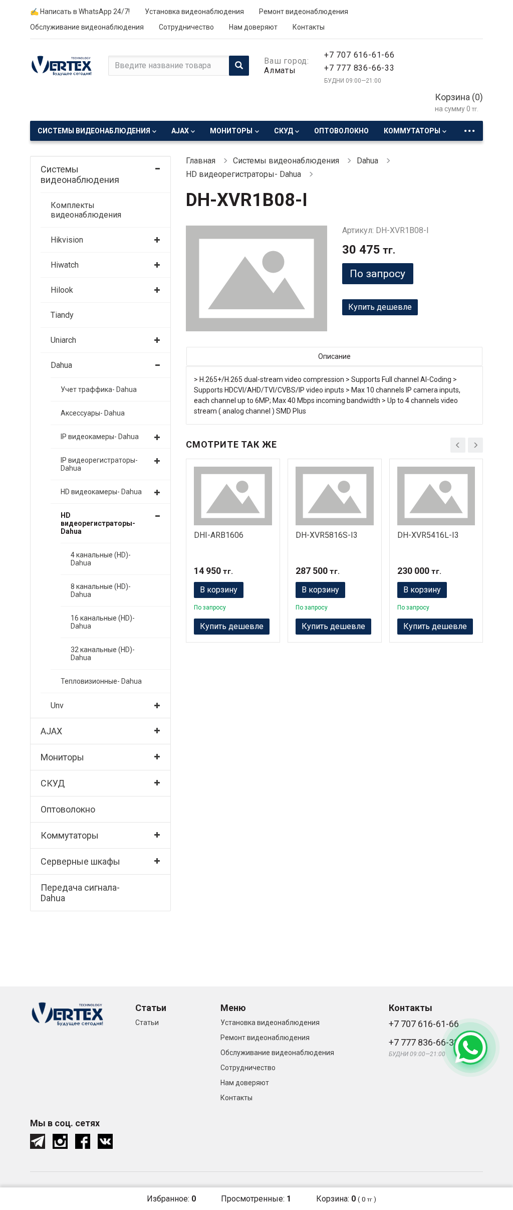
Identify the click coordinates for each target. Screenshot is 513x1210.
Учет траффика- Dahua (99, 389)
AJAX (180, 131)
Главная (200, 160)
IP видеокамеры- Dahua (100, 437)
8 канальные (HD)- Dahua (101, 590)
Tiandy (62, 315)
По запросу (377, 274)
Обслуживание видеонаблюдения (87, 27)
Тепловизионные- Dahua (101, 681)
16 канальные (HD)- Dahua (103, 622)
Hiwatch (65, 265)
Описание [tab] (334, 356)
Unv (57, 705)
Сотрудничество (186, 27)
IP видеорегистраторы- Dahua (99, 464)
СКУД (283, 131)
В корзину (218, 589)
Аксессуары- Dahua (93, 413)
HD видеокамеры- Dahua (101, 492)
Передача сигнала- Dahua (80, 892)
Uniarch (63, 340)
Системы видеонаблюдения (94, 131)
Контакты (309, 27)
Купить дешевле (380, 307)
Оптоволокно (341, 131)
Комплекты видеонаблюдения (86, 210)
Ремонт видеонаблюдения (303, 12)
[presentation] (457, 445)
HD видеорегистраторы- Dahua (98, 523)
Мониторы (231, 131)
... (469, 128)
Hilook (62, 290)
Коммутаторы (412, 131)
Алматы (280, 70)
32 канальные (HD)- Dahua (103, 654)
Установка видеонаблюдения (194, 12)
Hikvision (67, 240)
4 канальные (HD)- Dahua (101, 559)
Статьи (147, 1023)
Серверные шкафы (80, 861)
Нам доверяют (253, 27)
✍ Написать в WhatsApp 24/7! (80, 12)
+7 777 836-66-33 (359, 68)
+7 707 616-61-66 (359, 55)
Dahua (61, 365)
